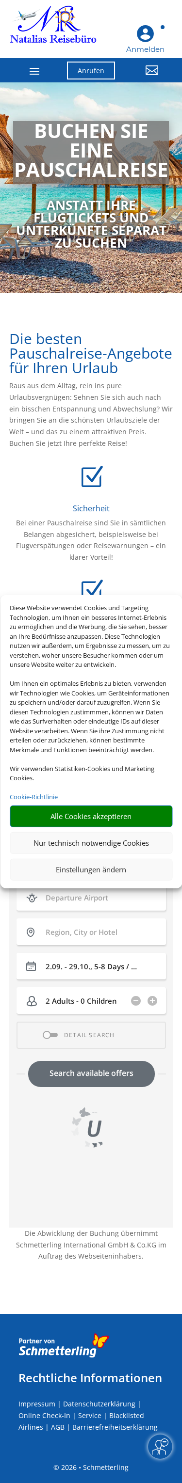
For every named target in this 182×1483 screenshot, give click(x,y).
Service (89, 1415)
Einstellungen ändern (91, 869)
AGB (58, 1427)
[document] (91, 152)
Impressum (36, 1403)
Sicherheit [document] (91, 508)
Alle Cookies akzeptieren (91, 816)
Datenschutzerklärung (99, 1403)
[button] (144, 77)
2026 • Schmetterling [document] (94, 1467)
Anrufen (91, 70)
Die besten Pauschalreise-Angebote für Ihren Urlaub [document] (90, 354)
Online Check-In (44, 1415)
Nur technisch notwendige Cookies (91, 843)
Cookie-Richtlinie (34, 796)
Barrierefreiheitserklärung (115, 1427)
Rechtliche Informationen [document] (90, 1378)
